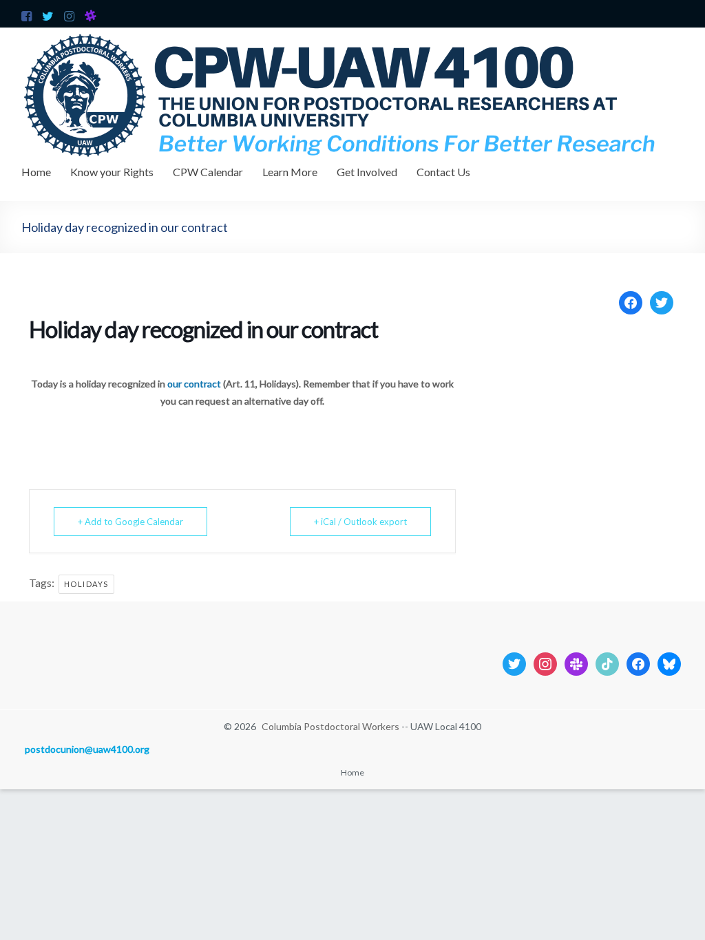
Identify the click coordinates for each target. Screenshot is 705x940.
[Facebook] (630, 301)
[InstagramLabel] (545, 662)
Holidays (86, 583)
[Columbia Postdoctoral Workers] (352, 34)
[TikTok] (607, 662)
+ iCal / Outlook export (360, 521)
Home (36, 171)
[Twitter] (661, 301)
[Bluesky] (669, 662)
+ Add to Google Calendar (130, 521)
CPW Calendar (208, 171)
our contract (194, 383)
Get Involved (367, 171)
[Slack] (576, 662)
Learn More (289, 171)
